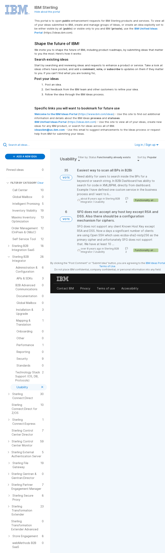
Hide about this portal (47, 11)
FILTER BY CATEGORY (23, 182)
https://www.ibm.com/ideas (96, 114)
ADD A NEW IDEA (26, 156)
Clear (40, 182)
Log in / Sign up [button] (145, 144)
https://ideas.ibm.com (81, 121)
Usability (99, 201)
